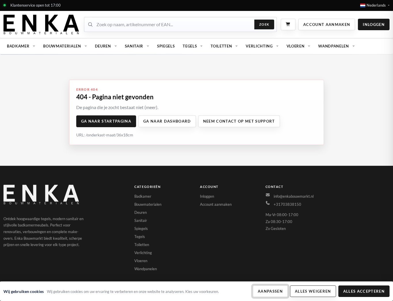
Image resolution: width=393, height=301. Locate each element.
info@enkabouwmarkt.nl (294, 196)
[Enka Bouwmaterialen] (41, 194)
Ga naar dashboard (167, 121)
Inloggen (374, 24)
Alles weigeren (313, 291)
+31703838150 (287, 204)
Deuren (103, 46)
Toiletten (221, 46)
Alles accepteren (364, 291)
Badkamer (18, 46)
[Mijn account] (41, 24)
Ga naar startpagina (106, 121)
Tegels (190, 46)
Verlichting (259, 46)
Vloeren (296, 46)
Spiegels (166, 46)
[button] (375, 5)
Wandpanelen (333, 46)
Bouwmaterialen (62, 46)
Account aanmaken (326, 24)
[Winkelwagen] (288, 24)
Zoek (264, 24)
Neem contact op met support (239, 121)
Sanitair (134, 46)
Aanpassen (270, 291)
